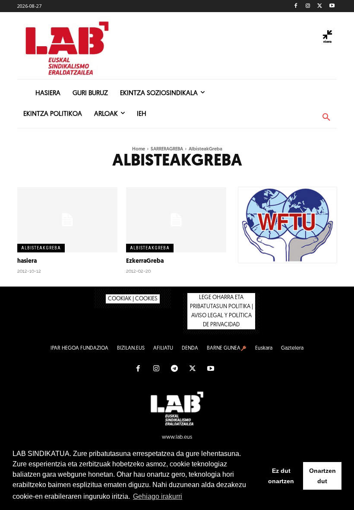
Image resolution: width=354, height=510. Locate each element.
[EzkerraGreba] (176, 219)
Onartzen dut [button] (322, 475)
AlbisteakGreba (41, 247)
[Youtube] (332, 6)
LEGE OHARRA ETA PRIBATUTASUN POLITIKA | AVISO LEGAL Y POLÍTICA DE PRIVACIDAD (221, 311)
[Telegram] (174, 369)
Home (138, 149)
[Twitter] (320, 6)
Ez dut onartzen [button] (281, 475)
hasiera (27, 261)
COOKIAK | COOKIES (133, 299)
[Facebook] (296, 6)
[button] (326, 117)
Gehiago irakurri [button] (157, 496)
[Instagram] (308, 6)
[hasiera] (67, 219)
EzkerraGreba (145, 261)
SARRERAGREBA (167, 149)
